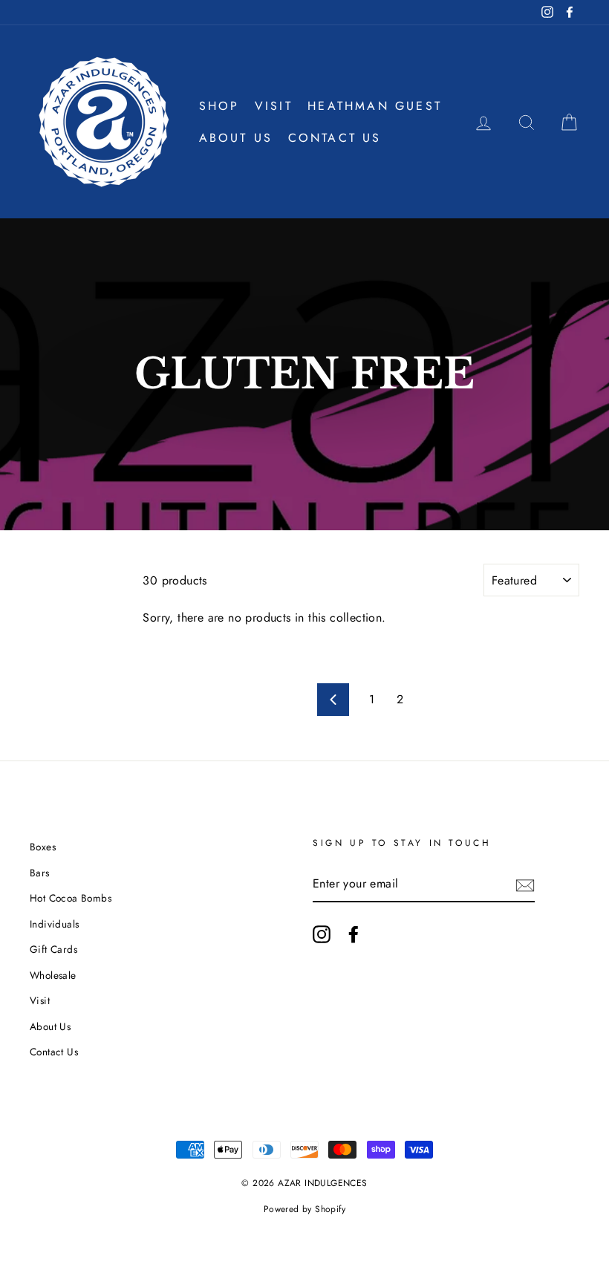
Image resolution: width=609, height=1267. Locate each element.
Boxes (43, 846)
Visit (274, 105)
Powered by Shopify (304, 1209)
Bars (40, 872)
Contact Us (335, 137)
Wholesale (53, 975)
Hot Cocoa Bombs (70, 897)
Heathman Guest (374, 105)
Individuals (54, 923)
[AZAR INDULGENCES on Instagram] (321, 934)
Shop (219, 105)
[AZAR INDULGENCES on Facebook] (353, 934)
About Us (236, 137)
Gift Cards (53, 949)
